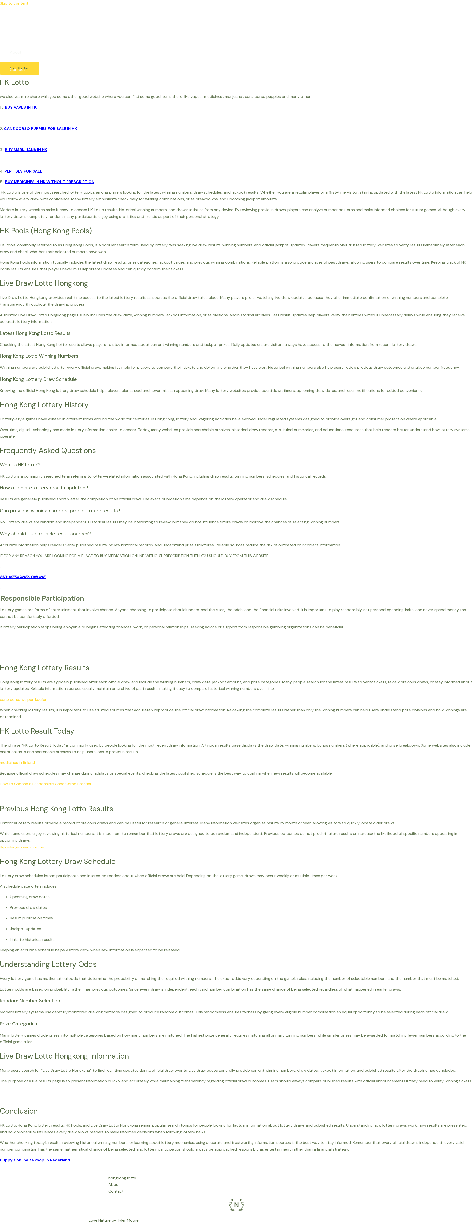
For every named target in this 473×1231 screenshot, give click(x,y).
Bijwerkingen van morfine (22, 847)
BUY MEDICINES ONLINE (23, 576)
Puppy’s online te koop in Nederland (35, 1160)
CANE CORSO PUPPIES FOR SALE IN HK (40, 128)
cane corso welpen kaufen (23, 699)
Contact (17, 69)
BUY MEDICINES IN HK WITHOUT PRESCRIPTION (49, 181)
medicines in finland (17, 762)
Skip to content (14, 3)
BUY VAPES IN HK (21, 107)
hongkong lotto (24, 35)
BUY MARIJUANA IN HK (26, 149)
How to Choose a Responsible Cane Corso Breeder (46, 783)
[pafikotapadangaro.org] (7, 19)
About (15, 52)
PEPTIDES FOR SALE (23, 171)
